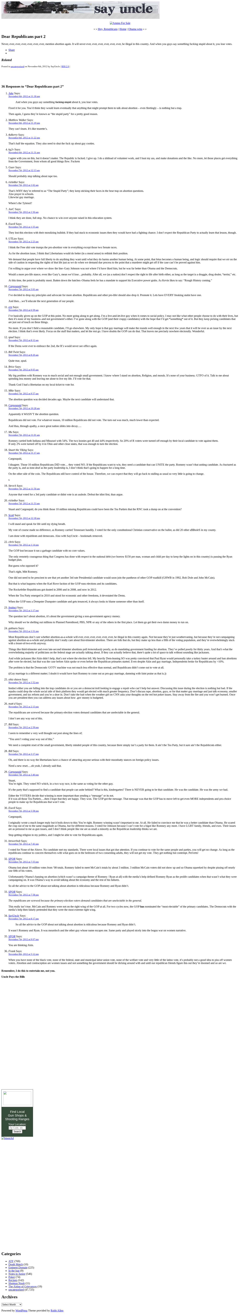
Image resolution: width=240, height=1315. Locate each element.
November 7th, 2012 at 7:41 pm (23, 844)
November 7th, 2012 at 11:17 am (24, 453)
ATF (11, 1261)
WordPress (21, 1310)
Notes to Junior (16, 1273)
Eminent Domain (17, 1267)
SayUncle (13, 915)
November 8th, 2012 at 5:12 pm (23, 954)
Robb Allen (57, 1310)
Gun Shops (16, 1115)
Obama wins (135, 29)
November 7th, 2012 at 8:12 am (23, 340)
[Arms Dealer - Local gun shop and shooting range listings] (17, 1104)
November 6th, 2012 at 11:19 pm (24, 123)
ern (10, 307)
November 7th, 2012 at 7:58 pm (23, 894)
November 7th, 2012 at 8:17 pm (23, 918)
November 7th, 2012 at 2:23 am (23, 241)
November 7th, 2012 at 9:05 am (23, 369)
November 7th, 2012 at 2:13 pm (23, 706)
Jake (11, 93)
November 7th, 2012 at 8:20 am (23, 355)
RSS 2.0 (65, 66)
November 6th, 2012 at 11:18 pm (24, 96)
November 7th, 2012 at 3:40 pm (23, 774)
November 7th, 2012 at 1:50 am (23, 212)
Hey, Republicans (108, 29)
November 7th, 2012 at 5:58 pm (23, 811)
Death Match (15, 1264)
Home (122, 29)
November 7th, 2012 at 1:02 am (23, 185)
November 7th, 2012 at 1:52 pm (23, 682)
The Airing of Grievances (22, 1286)
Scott (11, 515)
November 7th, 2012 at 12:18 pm (24, 518)
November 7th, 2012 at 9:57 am (23, 393)
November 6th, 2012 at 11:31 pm (24, 152)
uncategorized (17, 66)
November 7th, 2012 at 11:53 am (24, 503)
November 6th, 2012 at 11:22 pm (24, 137)
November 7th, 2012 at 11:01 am (24, 435)
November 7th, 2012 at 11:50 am (24, 488)
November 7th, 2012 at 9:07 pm (23, 939)
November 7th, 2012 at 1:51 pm (23, 631)
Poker (11, 1277)
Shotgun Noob (16, 1283)
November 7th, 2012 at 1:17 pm (23, 610)
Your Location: (17, 1124)
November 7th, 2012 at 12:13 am (24, 170)
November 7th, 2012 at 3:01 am (23, 289)
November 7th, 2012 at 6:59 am (23, 310)
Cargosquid (14, 286)
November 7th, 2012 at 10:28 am (24, 408)
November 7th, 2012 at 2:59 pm (23, 727)
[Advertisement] (42, 76)
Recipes (12, 1280)
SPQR (11, 858)
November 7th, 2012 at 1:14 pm (23, 545)
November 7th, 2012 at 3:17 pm (23, 754)
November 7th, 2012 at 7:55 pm (23, 861)
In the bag (14, 1270)
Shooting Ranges (17, 1119)
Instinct (12, 607)
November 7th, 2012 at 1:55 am (23, 227)
